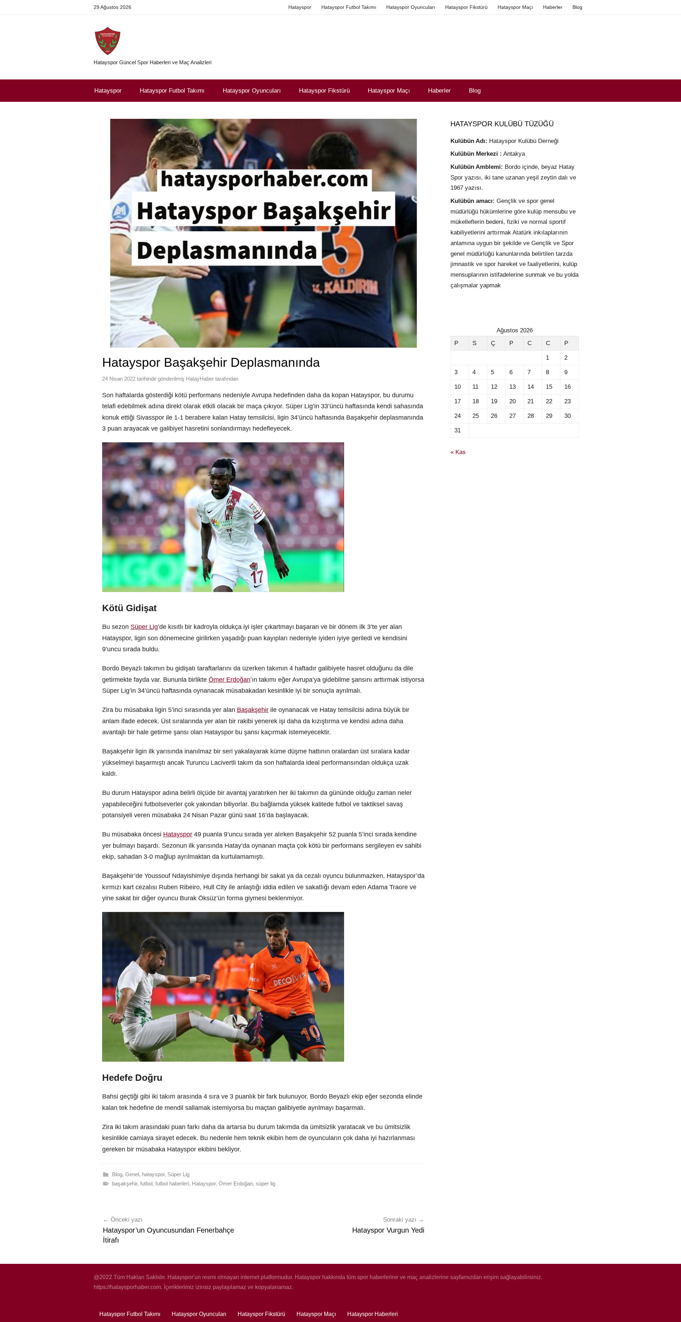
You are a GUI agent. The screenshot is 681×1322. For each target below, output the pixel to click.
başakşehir (124, 1183)
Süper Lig (144, 626)
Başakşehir (252, 709)
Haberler (553, 7)
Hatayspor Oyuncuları (410, 7)
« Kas (458, 452)
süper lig (265, 1183)
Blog (577, 7)
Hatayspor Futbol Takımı (348, 7)
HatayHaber (200, 379)
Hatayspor (299, 7)
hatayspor (153, 1174)
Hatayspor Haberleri (372, 1314)
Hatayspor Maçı (515, 7)
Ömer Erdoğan (229, 679)
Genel (132, 1174)
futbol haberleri (172, 1183)
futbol (146, 1183)
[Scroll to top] (667, 1308)
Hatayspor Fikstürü (466, 7)
